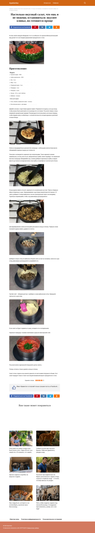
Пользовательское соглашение (52, 519)
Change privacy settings (33, 528)
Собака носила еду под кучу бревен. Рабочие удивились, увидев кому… (45, 450)
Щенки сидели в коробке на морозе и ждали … (18, 475)
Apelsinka (13, 3)
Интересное (47, 3)
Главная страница (13, 8)
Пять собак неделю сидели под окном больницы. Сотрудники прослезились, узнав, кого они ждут (46, 506)
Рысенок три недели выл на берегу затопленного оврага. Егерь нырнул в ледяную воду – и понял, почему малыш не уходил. (47, 477)
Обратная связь (14, 519)
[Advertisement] (34, 419)
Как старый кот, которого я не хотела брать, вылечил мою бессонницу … (19, 505)
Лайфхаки (55, 3)
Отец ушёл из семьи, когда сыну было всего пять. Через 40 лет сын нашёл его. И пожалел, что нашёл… (20, 450)
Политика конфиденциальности (31, 519)
